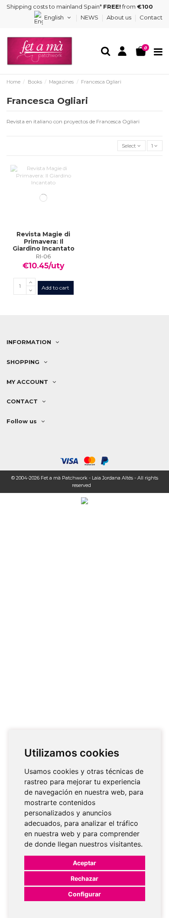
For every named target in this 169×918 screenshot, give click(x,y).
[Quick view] (54, 228)
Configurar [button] (84, 894)
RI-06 (43, 256)
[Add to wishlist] (33, 228)
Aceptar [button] (84, 862)
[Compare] (44, 228)
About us (120, 17)
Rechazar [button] (84, 878)
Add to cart (55, 287)
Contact (151, 17)
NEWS (90, 17)
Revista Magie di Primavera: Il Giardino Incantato (44, 241)
